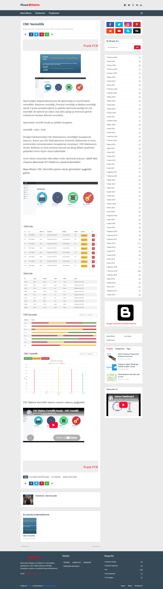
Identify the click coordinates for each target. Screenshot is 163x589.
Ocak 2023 (124, 129)
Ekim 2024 (124, 85)
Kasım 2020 (124, 204)
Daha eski (95, 546)
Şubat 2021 (124, 192)
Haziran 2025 (124, 73)
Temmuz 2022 (124, 137)
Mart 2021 (124, 188)
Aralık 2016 (124, 295)
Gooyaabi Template (49, 586)
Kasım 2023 (124, 113)
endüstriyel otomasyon (71, 566)
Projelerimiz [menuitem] (54, 13)
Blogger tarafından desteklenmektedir (121, 324)
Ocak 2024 (124, 105)
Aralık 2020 (124, 200)
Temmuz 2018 (124, 271)
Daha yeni (25, 546)
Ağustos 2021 (124, 172)
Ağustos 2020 (124, 216)
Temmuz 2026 (124, 57)
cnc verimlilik (55, 477)
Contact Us (139, 586)
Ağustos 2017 (124, 291)
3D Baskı (67, 562)
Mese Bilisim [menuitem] (25, 13)
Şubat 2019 (124, 247)
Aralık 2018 (124, 255)
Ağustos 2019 (124, 231)
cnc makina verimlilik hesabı (63, 29)
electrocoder (29, 29)
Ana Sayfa (127, 336)
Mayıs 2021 (124, 180)
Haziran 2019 (124, 239)
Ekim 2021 (124, 164)
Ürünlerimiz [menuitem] (40, 13)
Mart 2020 (124, 220)
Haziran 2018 (124, 275)
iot (124, 570)
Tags (128, 349)
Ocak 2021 (124, 196)
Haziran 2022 (124, 141)
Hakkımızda (110, 340)
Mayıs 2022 (124, 144)
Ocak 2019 (124, 251)
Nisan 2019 (124, 243)
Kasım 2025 (124, 65)
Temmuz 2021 (124, 176)
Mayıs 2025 (124, 77)
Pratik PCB (91, 46)
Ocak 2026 (124, 61)
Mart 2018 (124, 279)
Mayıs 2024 (124, 97)
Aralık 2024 (124, 81)
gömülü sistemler (124, 566)
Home (123, 586)
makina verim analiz (70, 477)
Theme (30, 586)
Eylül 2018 (124, 263)
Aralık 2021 (124, 156)
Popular (109, 349)
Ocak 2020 (124, 228)
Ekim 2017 (124, 287)
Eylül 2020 (124, 212)
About (130, 586)
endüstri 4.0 (76, 562)
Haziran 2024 (124, 93)
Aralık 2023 (124, 109)
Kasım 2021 (124, 160)
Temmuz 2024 (124, 89)
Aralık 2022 (124, 133)
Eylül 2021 (124, 168)
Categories (119, 349)
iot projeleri (124, 578)
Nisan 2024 (124, 101)
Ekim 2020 (124, 208)
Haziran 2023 (124, 121)
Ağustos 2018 (124, 267)
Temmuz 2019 (124, 235)
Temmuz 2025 (124, 69)
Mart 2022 (124, 148)
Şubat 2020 (124, 224)
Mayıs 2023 (124, 125)
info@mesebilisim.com (33, 574)
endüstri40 (87, 562)
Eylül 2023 (124, 117)
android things (124, 562)
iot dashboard (124, 574)
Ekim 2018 (124, 259)
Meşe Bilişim (110, 336)
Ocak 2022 (124, 152)
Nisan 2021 (124, 184)
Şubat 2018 (124, 283)
